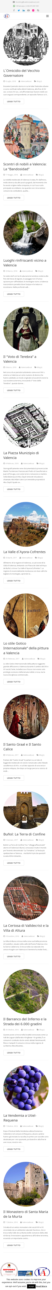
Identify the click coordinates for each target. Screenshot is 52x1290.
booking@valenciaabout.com (27, 2)
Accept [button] (31, 1286)
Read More (41, 1286)
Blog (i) (39, 81)
